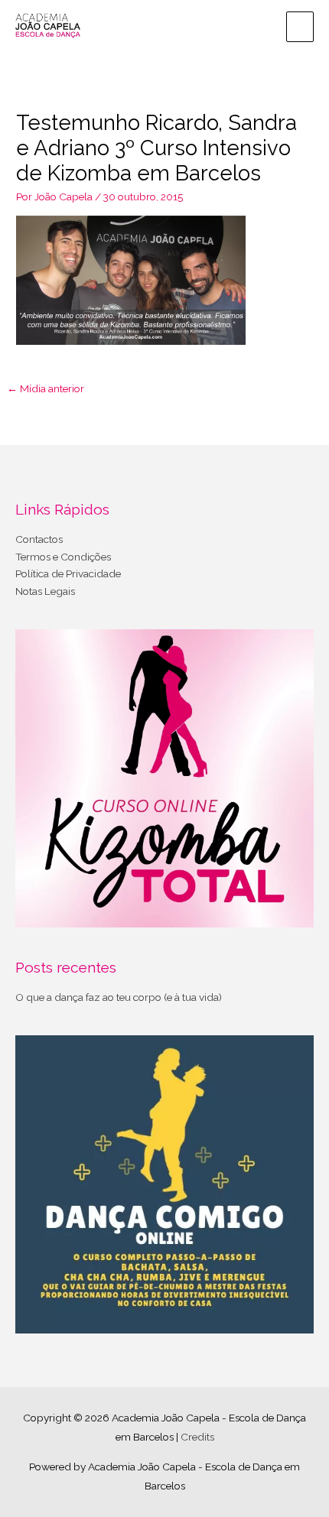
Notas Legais (45, 591)
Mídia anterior (45, 388)
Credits (197, 1437)
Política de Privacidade (68, 573)
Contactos (39, 539)
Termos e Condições (63, 557)
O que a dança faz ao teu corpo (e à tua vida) (118, 997)
